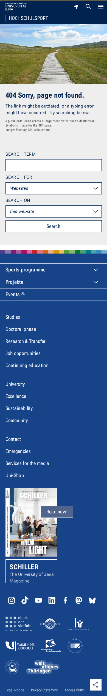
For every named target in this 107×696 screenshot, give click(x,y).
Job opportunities (23, 353)
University (15, 384)
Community (16, 420)
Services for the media (27, 463)
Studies (12, 317)
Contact (13, 439)
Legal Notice (14, 690)
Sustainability (19, 408)
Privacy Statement (44, 690)
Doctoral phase (20, 329)
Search (53, 226)
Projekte (14, 282)
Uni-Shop (14, 475)
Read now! (57, 512)
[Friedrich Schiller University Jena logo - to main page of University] (15, 6)
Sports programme (25, 269)
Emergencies (18, 451)
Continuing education (27, 365)
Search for (18, 177)
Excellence (15, 396)
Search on (17, 200)
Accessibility (74, 690)
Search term (20, 154)
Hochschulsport (28, 18)
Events (15, 294)
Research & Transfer (25, 341)
